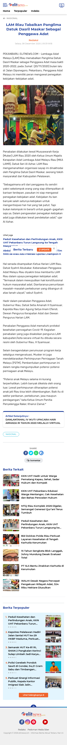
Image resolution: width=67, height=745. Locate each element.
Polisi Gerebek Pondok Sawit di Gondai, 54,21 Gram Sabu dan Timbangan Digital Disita (25, 666)
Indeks (35, 11)
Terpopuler (20, 11)
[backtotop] (33, 707)
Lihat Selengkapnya (33, 695)
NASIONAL (11, 434)
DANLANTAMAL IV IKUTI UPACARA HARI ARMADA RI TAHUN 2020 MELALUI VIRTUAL (33, 421)
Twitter (41, 720)
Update (44, 249)
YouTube (47, 726)
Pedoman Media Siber (38, 729)
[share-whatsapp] (36, 453)
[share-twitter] (31, 453)
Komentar (35, 460)
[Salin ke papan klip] (41, 453)
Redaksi (22, 729)
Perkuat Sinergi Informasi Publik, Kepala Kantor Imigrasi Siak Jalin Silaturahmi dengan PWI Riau (24, 681)
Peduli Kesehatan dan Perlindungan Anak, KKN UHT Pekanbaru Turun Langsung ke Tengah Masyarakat (23, 620)
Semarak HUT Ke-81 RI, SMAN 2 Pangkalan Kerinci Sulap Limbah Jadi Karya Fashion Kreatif (24, 651)
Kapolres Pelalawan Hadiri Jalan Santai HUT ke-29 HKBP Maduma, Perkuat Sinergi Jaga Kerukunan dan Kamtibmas (24, 635)
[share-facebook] (25, 453)
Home (6, 11)
